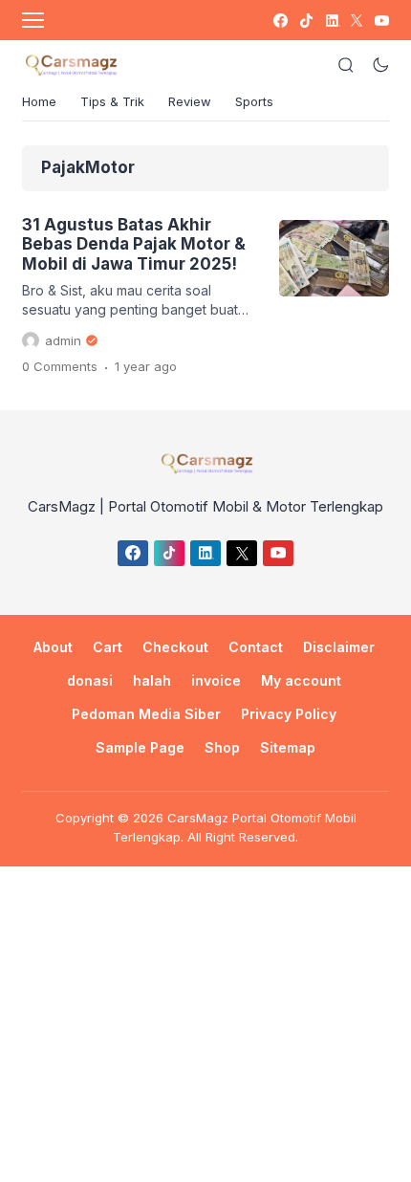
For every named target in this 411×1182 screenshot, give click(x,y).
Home (39, 101)
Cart (107, 647)
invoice (216, 680)
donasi (90, 680)
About (53, 647)
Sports (254, 101)
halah (152, 680)
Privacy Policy (288, 714)
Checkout (175, 647)
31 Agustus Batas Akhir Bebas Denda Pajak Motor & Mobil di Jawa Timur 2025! (134, 244)
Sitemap (287, 747)
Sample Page (140, 747)
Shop (222, 747)
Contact (255, 647)
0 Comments (59, 366)
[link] (279, 20)
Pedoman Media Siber (146, 714)
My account (301, 680)
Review (189, 101)
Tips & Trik (112, 101)
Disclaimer (339, 647)
